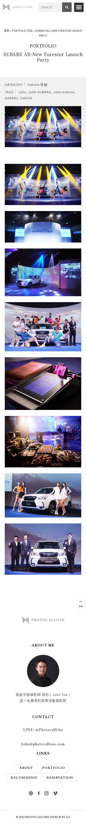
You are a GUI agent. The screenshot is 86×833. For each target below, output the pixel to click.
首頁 (6, 30)
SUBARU (11, 98)
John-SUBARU (39, 92)
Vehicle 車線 (37, 85)
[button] (79, 7)
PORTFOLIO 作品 (22, 30)
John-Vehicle (63, 92)
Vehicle (26, 98)
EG (68, 817)
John (22, 92)
